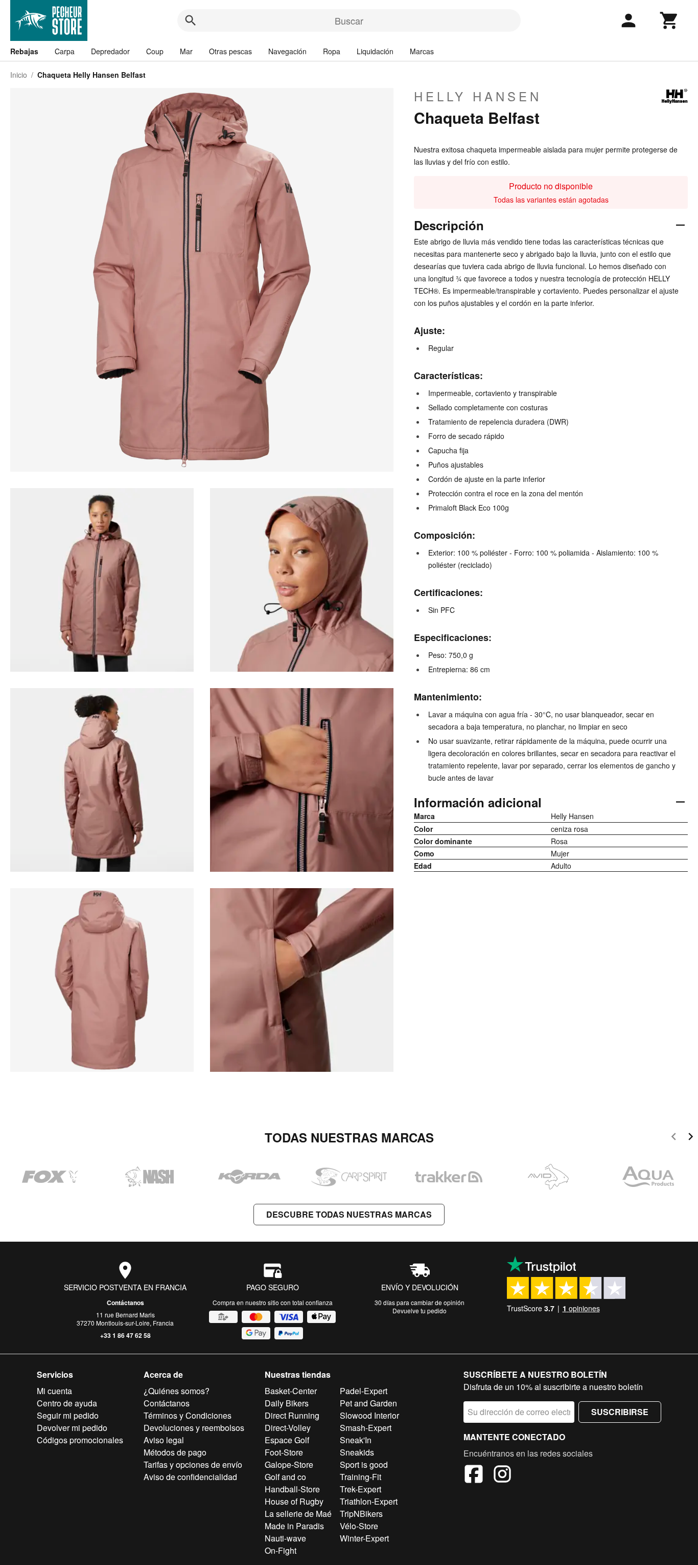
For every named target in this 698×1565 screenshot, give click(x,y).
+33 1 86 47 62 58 (125, 1335)
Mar (186, 51)
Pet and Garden (368, 1403)
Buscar (349, 20)
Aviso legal (164, 1440)
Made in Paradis (294, 1526)
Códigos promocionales (80, 1440)
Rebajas (24, 51)
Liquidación (375, 51)
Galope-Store (289, 1464)
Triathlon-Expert (369, 1501)
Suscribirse (619, 1412)
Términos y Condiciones (187, 1415)
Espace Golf (287, 1440)
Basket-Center (291, 1391)
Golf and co (285, 1477)
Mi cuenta (54, 1391)
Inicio (18, 75)
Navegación (287, 51)
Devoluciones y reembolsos (194, 1428)
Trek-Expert (360, 1489)
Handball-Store (292, 1489)
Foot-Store (284, 1452)
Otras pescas (230, 51)
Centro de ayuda (67, 1403)
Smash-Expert (365, 1428)
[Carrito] (669, 20)
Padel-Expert (363, 1391)
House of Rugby (294, 1501)
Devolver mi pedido (72, 1428)
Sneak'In (355, 1440)
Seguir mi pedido (68, 1415)
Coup (155, 51)
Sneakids (357, 1452)
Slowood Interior (369, 1415)
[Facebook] (473, 1475)
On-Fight (280, 1550)
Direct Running (292, 1415)
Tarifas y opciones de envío (193, 1464)
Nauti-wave (285, 1538)
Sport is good (364, 1464)
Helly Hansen (478, 96)
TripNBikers (361, 1513)
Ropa (331, 51)
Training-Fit (360, 1477)
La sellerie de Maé (298, 1513)
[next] (690, 1138)
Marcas (422, 51)
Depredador (110, 51)
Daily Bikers (287, 1403)
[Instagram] (502, 1475)
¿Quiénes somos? (177, 1391)
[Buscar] (190, 20)
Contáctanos (125, 1302)
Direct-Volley (288, 1428)
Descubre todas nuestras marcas (349, 1214)
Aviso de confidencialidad (190, 1477)
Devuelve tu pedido (419, 1310)
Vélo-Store (359, 1526)
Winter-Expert (364, 1538)
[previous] (673, 1138)
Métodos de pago (175, 1452)
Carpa (65, 51)
